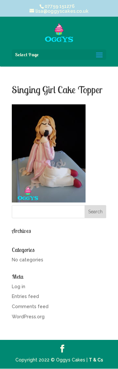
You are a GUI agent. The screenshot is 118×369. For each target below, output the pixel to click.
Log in (18, 286)
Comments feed (30, 306)
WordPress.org (28, 316)
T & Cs (96, 359)
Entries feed (25, 296)
